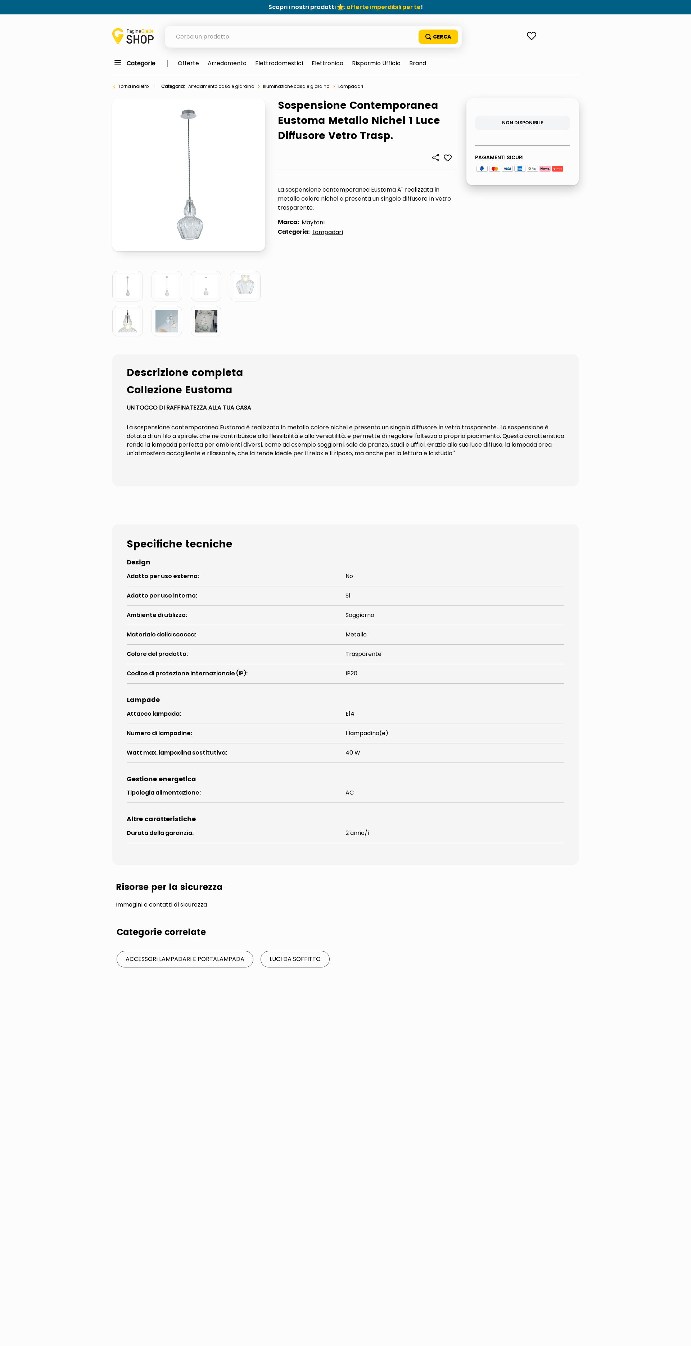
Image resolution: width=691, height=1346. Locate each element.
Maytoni (313, 222)
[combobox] (313, 37)
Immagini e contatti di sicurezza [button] (161, 905)
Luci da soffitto (295, 959)
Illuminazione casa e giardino (296, 86)
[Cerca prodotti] (438, 37)
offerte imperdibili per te (384, 7)
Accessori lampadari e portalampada (185, 959)
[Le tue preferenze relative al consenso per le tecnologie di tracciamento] (678, 1333)
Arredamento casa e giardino (221, 86)
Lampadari (350, 86)
